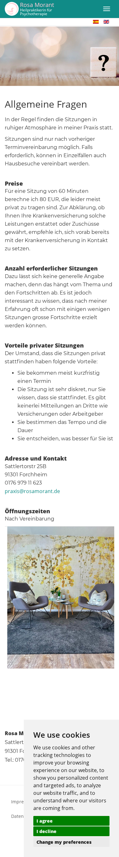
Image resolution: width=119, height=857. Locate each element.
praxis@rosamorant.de (32, 491)
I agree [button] (44, 821)
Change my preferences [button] (63, 842)
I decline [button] (46, 831)
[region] (59, 56)
